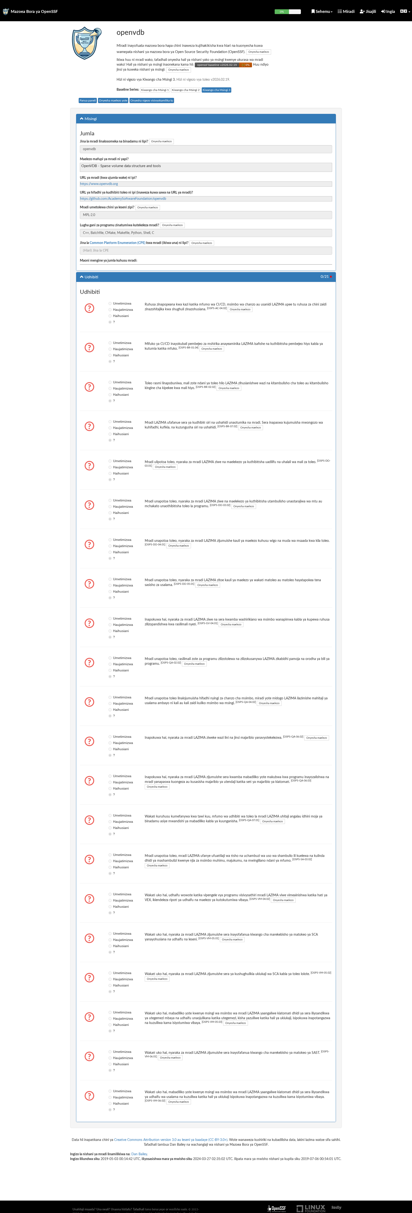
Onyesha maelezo (258, 52)
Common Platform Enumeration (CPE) (117, 243)
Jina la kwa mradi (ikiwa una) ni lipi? (134, 243)
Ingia (390, 12)
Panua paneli (88, 100)
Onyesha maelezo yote (113, 100)
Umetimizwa (116, 303)
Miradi (348, 12)
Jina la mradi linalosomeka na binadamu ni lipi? (114, 141)
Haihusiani (116, 316)
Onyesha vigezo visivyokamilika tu (151, 100)
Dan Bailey (139, 1154)
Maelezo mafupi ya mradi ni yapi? (104, 159)
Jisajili (370, 12)
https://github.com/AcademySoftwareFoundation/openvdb (123, 198)
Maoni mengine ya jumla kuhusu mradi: (108, 260)
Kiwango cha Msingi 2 (186, 90)
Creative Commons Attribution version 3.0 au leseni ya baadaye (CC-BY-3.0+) (170, 1140)
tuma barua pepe (155, 1209)
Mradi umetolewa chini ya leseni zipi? (107, 207)
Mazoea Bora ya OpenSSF (34, 12)
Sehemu (322, 12)
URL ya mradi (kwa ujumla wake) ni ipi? (108, 177)
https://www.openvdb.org (99, 184)
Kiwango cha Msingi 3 (216, 90)
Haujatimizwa (116, 309)
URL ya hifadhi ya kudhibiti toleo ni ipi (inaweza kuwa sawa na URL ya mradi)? (136, 192)
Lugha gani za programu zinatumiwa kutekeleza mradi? (119, 225)
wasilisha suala (178, 1209)
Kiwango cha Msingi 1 (155, 90)
